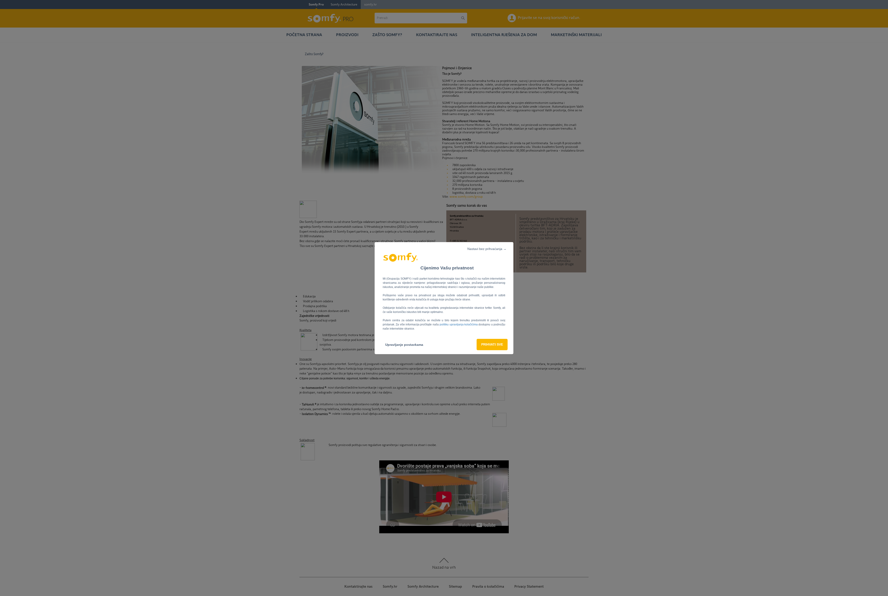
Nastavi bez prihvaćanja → (486, 249)
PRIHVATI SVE (492, 344)
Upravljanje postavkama (404, 344)
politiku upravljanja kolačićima (459, 324)
